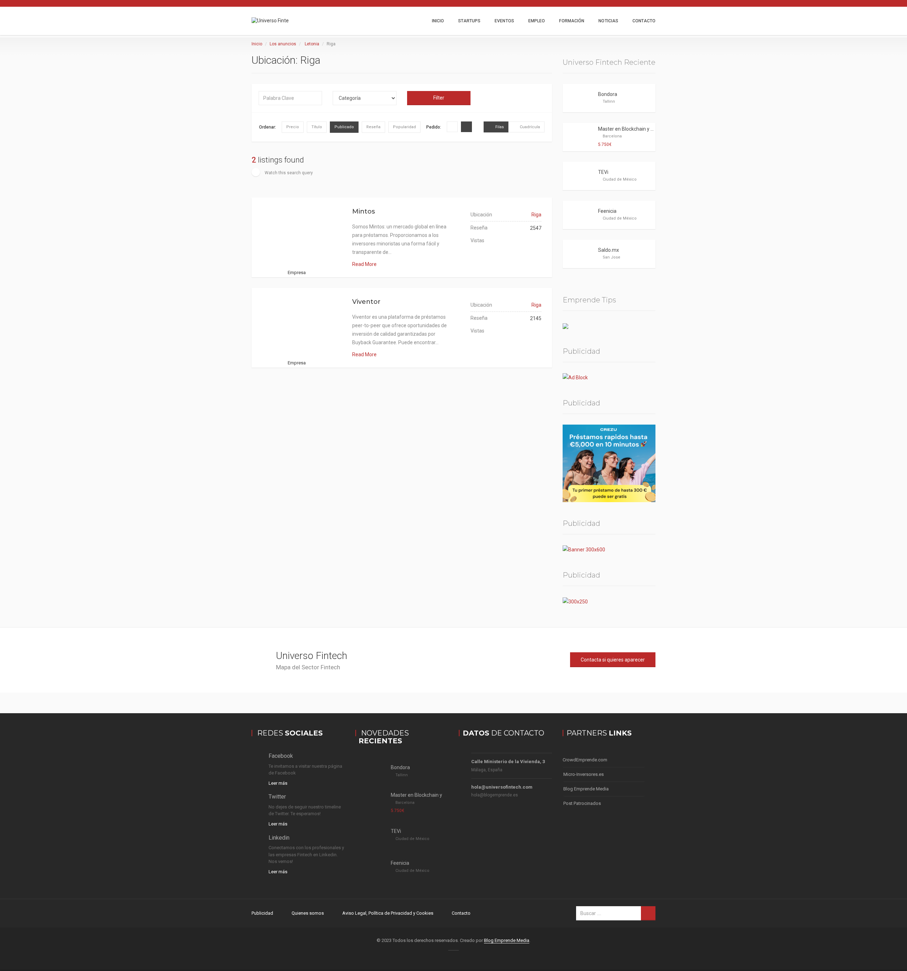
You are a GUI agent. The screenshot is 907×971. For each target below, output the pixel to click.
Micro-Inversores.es (583, 774)
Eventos (504, 20)
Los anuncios (283, 43)
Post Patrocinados (582, 803)
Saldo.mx (608, 250)
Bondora (607, 94)
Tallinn (609, 101)
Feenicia (607, 211)
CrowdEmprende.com (585, 759)
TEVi (603, 172)
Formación (571, 20)
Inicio (438, 20)
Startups (469, 20)
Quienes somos (308, 913)
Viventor (366, 302)
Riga (536, 214)
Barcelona (612, 136)
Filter (438, 98)
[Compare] (297, 246)
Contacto (643, 20)
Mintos (363, 211)
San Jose (611, 257)
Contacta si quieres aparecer (613, 660)
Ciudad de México (620, 179)
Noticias (608, 20)
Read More (364, 264)
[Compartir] (280, 246)
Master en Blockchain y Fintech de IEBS (641, 129)
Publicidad (262, 913)
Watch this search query (288, 172)
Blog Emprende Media (586, 788)
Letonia (312, 43)
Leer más (278, 783)
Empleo (536, 20)
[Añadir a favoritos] (313, 246)
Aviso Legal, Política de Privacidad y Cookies (387, 913)
